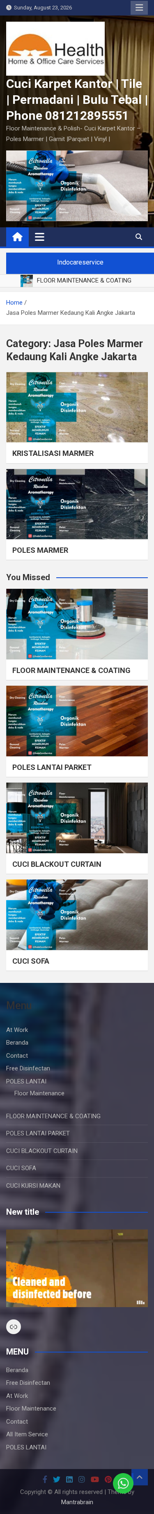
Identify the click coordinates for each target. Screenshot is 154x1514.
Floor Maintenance (39, 1093)
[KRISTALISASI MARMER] (77, 407)
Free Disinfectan (28, 1068)
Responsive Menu (139, 8)
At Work (17, 1030)
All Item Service (27, 1434)
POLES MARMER (40, 550)
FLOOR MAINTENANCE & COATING (71, 670)
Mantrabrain (77, 1502)
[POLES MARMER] (77, 504)
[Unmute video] (77, 1268)
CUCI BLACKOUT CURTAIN (56, 864)
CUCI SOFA (30, 961)
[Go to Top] (139, 1477)
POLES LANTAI (26, 1081)
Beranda (17, 1042)
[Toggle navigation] (40, 236)
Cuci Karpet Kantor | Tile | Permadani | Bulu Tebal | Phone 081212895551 (77, 99)
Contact (17, 1055)
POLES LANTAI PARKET (52, 767)
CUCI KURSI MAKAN (33, 1185)
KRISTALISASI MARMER (53, 453)
